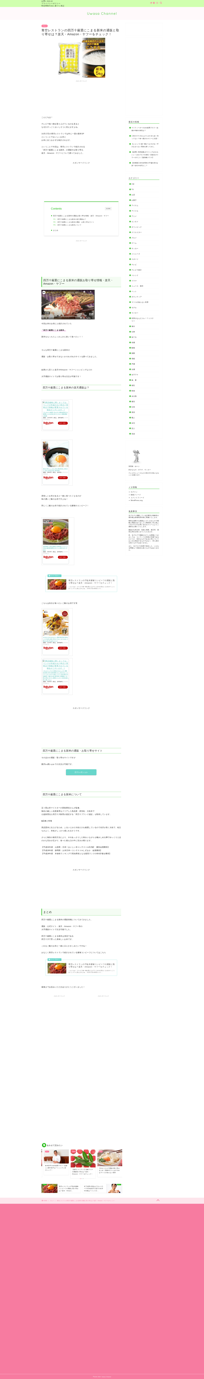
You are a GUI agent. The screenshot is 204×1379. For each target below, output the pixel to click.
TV (133, 189)
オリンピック (137, 227)
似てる (134, 337)
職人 (133, 418)
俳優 (133, 342)
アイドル (135, 211)
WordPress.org (137, 500)
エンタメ (135, 221)
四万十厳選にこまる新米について (69, 225)
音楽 (133, 434)
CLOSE (108, 208)
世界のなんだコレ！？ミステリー (143, 319)
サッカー (135, 248)
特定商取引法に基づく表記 (52, 6)
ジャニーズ (136, 254)
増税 (133, 359)
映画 (133, 391)
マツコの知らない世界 (140, 302)
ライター (135, 313)
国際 (133, 353)
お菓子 (134, 200)
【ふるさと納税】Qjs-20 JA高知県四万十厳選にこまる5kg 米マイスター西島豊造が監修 (55, 414)
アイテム (135, 205)
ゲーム (134, 243)
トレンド (135, 275)
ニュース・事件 (137, 286)
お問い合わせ (47, 1)
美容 (133, 412)
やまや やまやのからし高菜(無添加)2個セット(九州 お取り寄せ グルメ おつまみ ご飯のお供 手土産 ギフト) (55, 639)
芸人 (133, 428)
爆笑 (133, 401)
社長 (133, 407)
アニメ (134, 216)
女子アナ (135, 375)
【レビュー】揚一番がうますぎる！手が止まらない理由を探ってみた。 (145, 145)
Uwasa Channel (102, 13)
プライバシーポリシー (51, 3)
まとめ (55, 230)
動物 (133, 348)
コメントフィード (137, 497)
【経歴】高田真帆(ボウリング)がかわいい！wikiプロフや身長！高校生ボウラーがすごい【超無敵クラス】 (145, 154)
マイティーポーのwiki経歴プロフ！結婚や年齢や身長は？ (145, 129)
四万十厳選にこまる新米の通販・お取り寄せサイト (75, 222)
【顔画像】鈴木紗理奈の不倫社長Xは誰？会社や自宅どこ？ (145, 164)
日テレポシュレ (81, 772)
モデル (134, 307)
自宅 (133, 423)
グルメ (44, 26)
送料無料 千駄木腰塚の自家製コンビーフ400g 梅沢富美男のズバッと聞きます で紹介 (55, 548)
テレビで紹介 (137, 270)
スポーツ (135, 259)
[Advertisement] (81, 98)
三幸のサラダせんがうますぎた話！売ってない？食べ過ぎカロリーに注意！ (145, 137)
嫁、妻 (134, 380)
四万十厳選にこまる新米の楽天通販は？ (71, 219)
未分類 (134, 396)
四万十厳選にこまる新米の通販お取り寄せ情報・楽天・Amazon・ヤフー (81, 216)
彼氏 (133, 385)
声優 (133, 364)
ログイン (134, 492)
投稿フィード (136, 495)
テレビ (134, 264)
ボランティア (137, 297)
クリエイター (137, 232)
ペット (134, 291)
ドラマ (134, 281)
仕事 (133, 332)
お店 (133, 195)
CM (133, 184)
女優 (133, 369)
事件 (133, 326)
